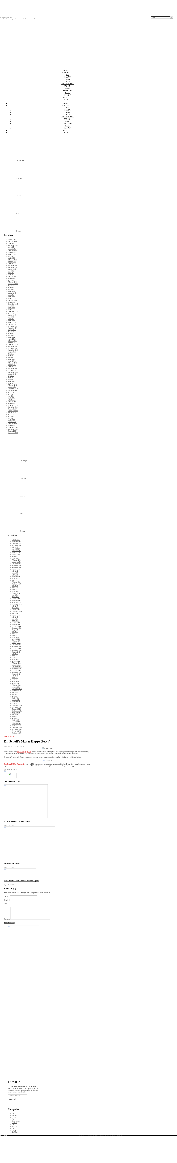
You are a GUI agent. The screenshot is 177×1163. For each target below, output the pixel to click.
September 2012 (13, 372)
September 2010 (13, 411)
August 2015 (12, 315)
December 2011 (13, 389)
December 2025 (13, 243)
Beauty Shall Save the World (6, 17)
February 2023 (12, 260)
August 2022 (12, 269)
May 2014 (11, 335)
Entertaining (67, 84)
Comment (7, 919)
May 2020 (11, 289)
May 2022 (11, 274)
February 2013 (12, 363)
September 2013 (13, 350)
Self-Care (15, 1132)
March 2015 (12, 322)
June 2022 (11, 273)
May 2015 (11, 319)
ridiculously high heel (24, 752)
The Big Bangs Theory (12, 863)
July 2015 (11, 317)
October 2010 (12, 409)
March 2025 (12, 249)
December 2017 (13, 304)
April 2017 (11, 308)
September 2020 (13, 284)
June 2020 (11, 287)
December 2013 (13, 344)
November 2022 (13, 265)
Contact (66, 99)
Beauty (67, 77)
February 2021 (12, 282)
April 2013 (11, 359)
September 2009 (13, 433)
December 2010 (13, 405)
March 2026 (12, 240)
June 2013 (11, 355)
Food (67, 88)
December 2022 (13, 263)
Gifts (67, 93)
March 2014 (12, 339)
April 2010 (11, 420)
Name (6, 896)
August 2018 (12, 293)
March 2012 (12, 383)
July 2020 (11, 286)
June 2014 (11, 333)
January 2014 (12, 343)
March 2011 (11, 400)
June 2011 (11, 394)
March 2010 (12, 422)
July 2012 (11, 376)
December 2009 (13, 427)
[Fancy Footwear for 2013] (12, 777)
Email (6, 900)
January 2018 (12, 302)
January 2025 (12, 252)
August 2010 (12, 412)
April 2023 (11, 258)
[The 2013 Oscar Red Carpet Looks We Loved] (6, 777)
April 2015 (11, 320)
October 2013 (12, 348)
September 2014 (13, 328)
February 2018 (12, 300)
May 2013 (11, 357)
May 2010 (11, 418)
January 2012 (12, 387)
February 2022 (12, 276)
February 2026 (12, 241)
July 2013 (11, 354)
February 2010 (12, 423)
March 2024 (12, 254)
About (65, 97)
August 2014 (12, 330)
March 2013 (12, 361)
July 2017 (11, 306)
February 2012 (12, 385)
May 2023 (11, 256)
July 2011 (11, 392)
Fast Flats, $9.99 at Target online (14, 764)
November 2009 (13, 429)
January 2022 (12, 278)
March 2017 (12, 309)
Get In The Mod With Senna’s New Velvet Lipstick (21, 881)
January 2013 (12, 365)
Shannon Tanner (11, 769)
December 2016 (13, 311)
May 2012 (11, 379)
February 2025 (12, 251)
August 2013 (12, 352)
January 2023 (12, 262)
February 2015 (12, 324)
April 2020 (11, 291)
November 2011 (13, 390)
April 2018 (11, 297)
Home (65, 70)
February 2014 (12, 341)
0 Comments (21, 746)
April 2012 (11, 381)
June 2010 (11, 416)
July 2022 (11, 271)
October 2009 (12, 431)
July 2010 (11, 414)
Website (6, 904)
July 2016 (11, 313)
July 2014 (11, 332)
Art (67, 75)
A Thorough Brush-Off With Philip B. (17, 821)
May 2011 (11, 396)
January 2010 (12, 425)
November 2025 (13, 245)
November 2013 (13, 346)
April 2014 (11, 337)
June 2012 (11, 378)
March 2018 (12, 298)
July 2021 (11, 280)
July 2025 (11, 247)
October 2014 (12, 326)
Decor (67, 81)
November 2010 (13, 407)
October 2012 (12, 370)
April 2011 (11, 398)
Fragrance (67, 90)
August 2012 (12, 374)
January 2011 (12, 403)
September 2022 (13, 267)
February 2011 (12, 401)
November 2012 (13, 368)
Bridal (68, 79)
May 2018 (11, 295)
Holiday (67, 95)
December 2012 (13, 366)
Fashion (67, 86)
